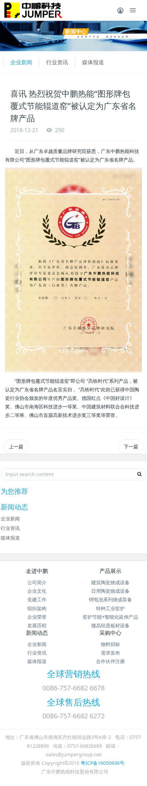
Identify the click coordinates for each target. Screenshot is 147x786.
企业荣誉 (36, 617)
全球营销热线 (73, 674)
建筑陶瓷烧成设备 (110, 582)
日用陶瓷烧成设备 (110, 591)
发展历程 (36, 625)
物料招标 (110, 644)
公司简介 (36, 582)
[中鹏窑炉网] (31, 10)
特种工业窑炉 (110, 608)
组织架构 (36, 608)
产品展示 (110, 571)
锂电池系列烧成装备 (110, 599)
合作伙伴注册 (110, 661)
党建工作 (36, 599)
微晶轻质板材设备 (110, 625)
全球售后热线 (73, 702)
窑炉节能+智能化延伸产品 (110, 617)
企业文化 (36, 591)
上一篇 (16, 446)
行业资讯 (57, 62)
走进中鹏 (37, 571)
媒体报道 (93, 62)
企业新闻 (21, 62)
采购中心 (110, 632)
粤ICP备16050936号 (102, 763)
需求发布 (110, 652)
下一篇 (131, 446)
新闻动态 (37, 632)
